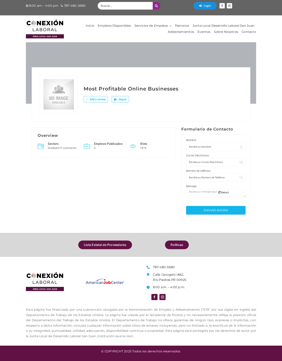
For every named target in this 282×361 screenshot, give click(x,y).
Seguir (122, 99)
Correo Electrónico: (197, 155)
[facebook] (222, 5)
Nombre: (191, 140)
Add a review (97, 99)
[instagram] (229, 5)
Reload (225, 192)
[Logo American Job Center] (105, 280)
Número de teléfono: (198, 170)
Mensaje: (191, 186)
